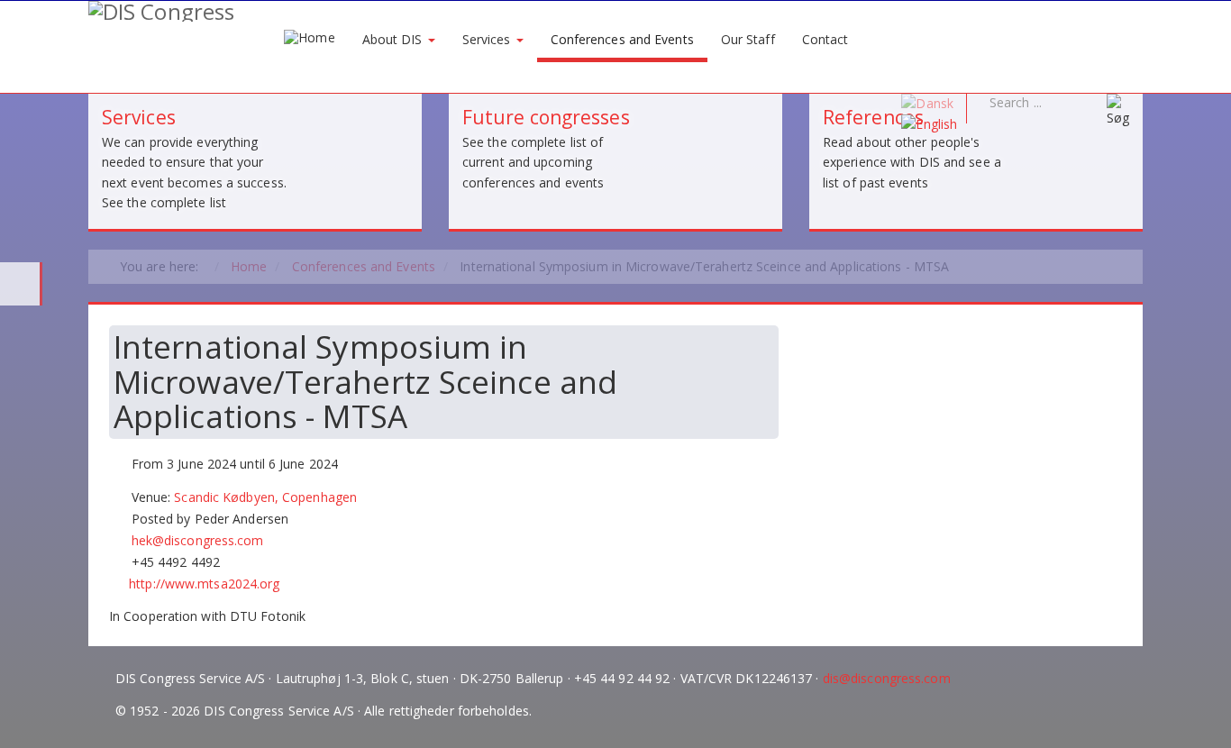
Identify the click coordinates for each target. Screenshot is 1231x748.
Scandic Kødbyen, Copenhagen (265, 497)
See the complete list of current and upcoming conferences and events (533, 162)
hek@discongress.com (198, 540)
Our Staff (748, 39)
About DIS (394, 39)
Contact (825, 39)
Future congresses (546, 117)
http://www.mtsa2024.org (204, 583)
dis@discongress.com (887, 678)
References (873, 117)
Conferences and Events (622, 39)
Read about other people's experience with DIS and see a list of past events (912, 162)
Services (488, 39)
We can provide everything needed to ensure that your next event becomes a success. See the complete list (194, 172)
